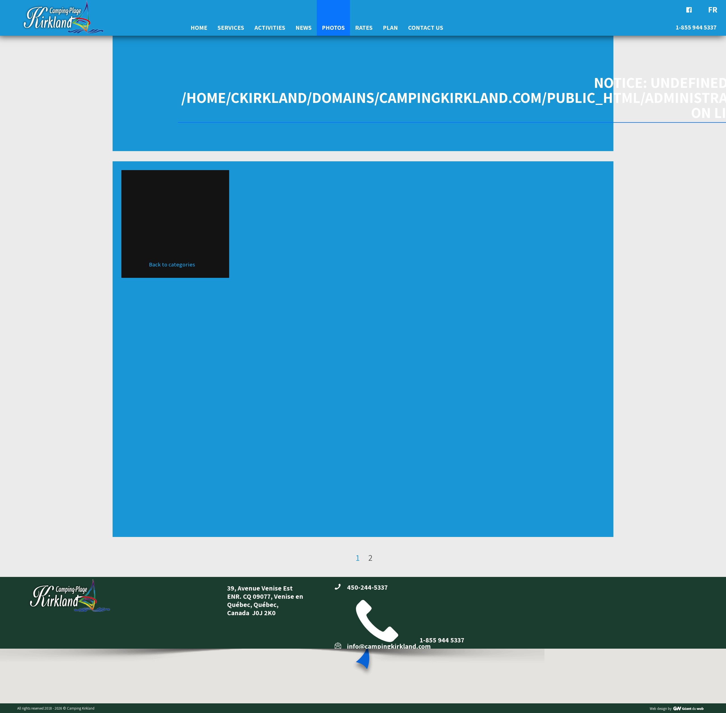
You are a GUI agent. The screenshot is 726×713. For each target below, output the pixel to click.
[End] (388, 551)
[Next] (380, 551)
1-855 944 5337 (442, 639)
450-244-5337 (367, 587)
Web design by (661, 708)
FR (712, 9)
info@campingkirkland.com (389, 646)
